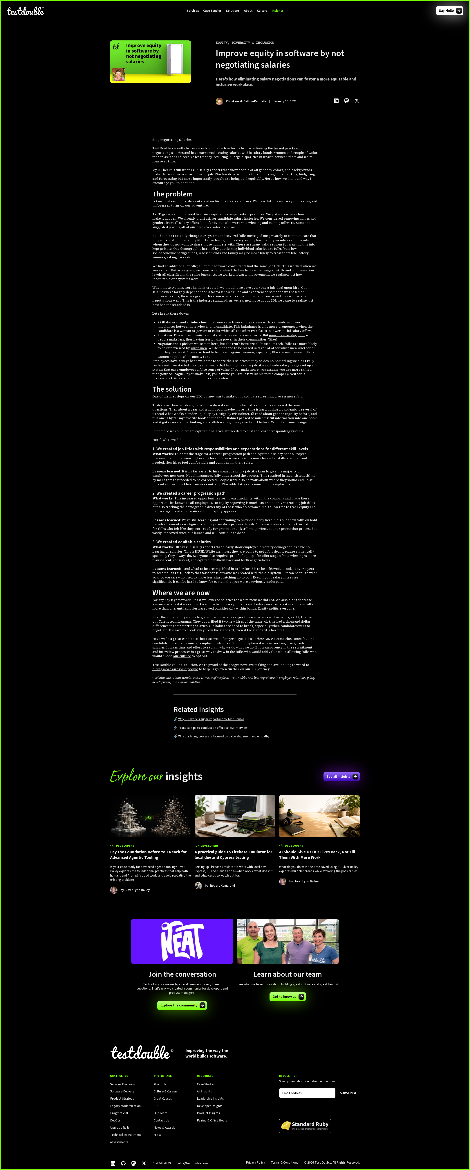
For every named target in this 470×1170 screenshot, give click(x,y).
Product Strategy (122, 1098)
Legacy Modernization (125, 1106)
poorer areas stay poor (287, 335)
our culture (182, 656)
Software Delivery (122, 1091)
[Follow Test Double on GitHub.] (123, 1163)
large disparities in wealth (253, 157)
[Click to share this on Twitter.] (357, 101)
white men (199, 348)
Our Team (160, 1113)
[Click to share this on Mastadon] (347, 101)
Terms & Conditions (284, 1162)
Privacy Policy (255, 1162)
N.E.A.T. (159, 1135)
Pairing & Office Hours (212, 1120)
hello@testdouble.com (192, 1163)
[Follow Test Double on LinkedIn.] (113, 1163)
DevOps (115, 1120)
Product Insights (208, 1113)
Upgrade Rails (119, 1128)
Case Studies (212, 10)
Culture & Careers (166, 1091)
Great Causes (163, 1098)
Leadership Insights (210, 1098)
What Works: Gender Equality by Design (195, 413)
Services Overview (122, 1084)
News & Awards (164, 1128)
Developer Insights (210, 1106)
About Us (160, 1084)
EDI (156, 1106)
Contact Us (161, 1120)
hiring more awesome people (175, 669)
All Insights (204, 1091)
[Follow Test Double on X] (144, 1163)
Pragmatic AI (119, 1113)
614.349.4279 (162, 1163)
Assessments (119, 1142)
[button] (193, 10)
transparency (272, 647)
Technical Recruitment (125, 1135)
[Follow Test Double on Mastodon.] (134, 1163)
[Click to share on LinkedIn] (336, 101)
